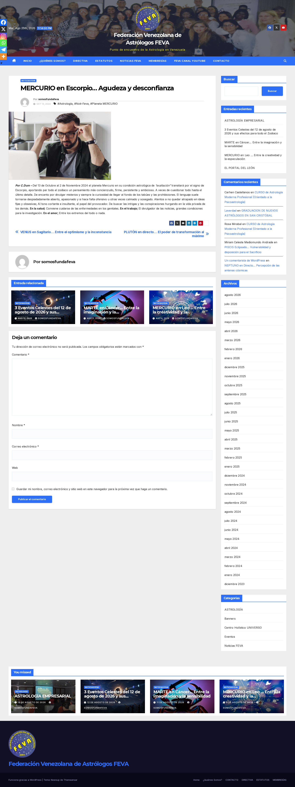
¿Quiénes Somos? (52, 60)
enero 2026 (232, 358)
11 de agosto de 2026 (171, 702)
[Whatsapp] (3, 42)
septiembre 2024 (235, 502)
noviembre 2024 (235, 484)
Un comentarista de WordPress (244, 260)
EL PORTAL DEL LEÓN (239, 168)
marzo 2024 (232, 557)
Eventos (229, 636)
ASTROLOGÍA (233, 609)
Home (196, 779)
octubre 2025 (233, 385)
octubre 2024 (233, 493)
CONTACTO (221, 60)
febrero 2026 (233, 349)
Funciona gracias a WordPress (25, 779)
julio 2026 (230, 304)
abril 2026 (231, 331)
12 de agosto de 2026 (101, 702)
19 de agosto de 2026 (32, 702)
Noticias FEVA (130, 60)
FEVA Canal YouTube (190, 60)
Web (15, 467)
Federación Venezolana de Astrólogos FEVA (69, 763)
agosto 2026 (232, 295)
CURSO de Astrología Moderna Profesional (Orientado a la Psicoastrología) (253, 197)
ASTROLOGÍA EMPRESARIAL (244, 120)
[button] (285, 61)
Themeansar (70, 779)
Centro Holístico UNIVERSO (243, 627)
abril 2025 (231, 439)
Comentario (20, 354)
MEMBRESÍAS (158, 60)
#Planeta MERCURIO (104, 103)
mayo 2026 (231, 322)
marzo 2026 (232, 340)
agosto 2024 (232, 511)
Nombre (18, 425)
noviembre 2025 (235, 376)
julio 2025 (230, 412)
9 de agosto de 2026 (240, 702)
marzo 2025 (232, 448)
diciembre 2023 (234, 584)
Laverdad (230, 210)
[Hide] (1, 63)
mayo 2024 (232, 539)
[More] (3, 56)
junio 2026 (231, 313)
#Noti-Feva (81, 103)
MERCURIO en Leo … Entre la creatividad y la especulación (179, 312)
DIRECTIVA (80, 60)
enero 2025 (232, 466)
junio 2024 (231, 529)
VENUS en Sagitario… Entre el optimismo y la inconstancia (65, 232)
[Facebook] (3, 22)
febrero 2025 (233, 457)
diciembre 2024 (234, 475)
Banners (230, 618)
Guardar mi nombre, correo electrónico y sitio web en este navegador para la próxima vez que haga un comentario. (91, 489)
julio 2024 (230, 520)
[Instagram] (3, 36)
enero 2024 (232, 575)
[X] (3, 29)
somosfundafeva (48, 99)
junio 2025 (231, 421)
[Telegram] (3, 49)
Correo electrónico (25, 446)
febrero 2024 (233, 566)
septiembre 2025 (235, 394)
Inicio (27, 60)
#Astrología (65, 103)
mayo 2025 (231, 430)
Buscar (229, 79)
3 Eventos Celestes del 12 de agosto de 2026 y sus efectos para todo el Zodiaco (112, 696)
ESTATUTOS (104, 60)
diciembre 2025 (234, 367)
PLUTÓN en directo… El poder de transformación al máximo (164, 234)
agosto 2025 (232, 403)
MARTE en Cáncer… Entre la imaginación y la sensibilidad (111, 312)
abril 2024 (231, 548)
